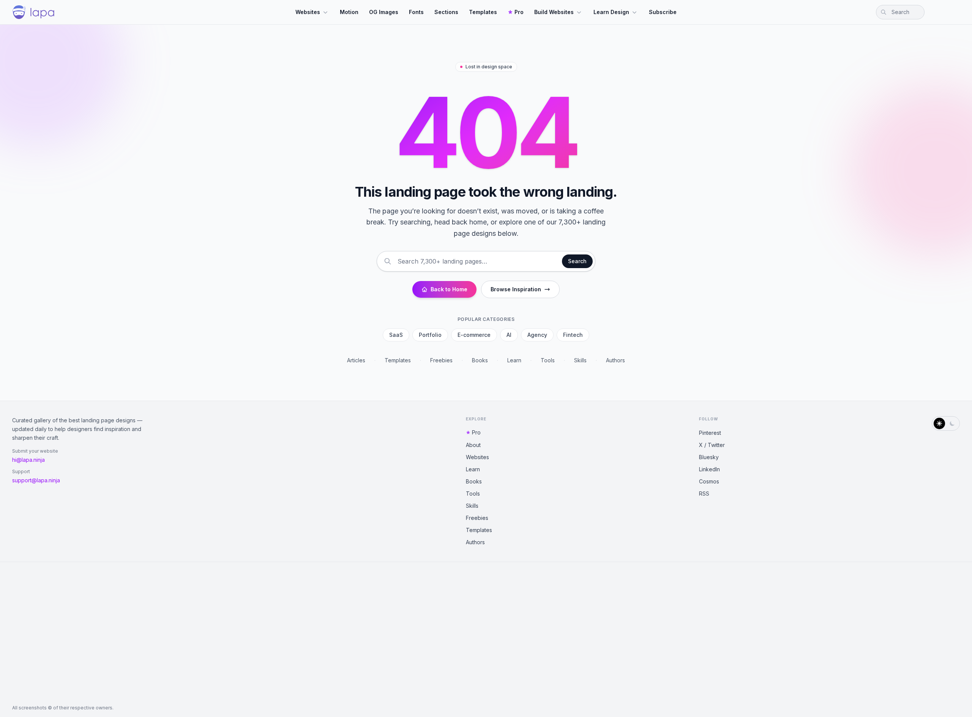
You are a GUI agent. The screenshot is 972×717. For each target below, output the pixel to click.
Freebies (441, 360)
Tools (548, 360)
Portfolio (430, 335)
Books (480, 360)
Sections (446, 12)
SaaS (396, 335)
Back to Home (449, 289)
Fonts (416, 12)
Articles (356, 360)
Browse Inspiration (516, 289)
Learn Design (611, 12)
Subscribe (663, 12)
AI (509, 335)
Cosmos (709, 481)
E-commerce (474, 335)
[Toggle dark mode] (946, 423)
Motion (349, 12)
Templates (483, 12)
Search (577, 261)
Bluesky (709, 457)
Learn (514, 360)
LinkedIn (709, 469)
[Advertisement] (486, 633)
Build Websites (554, 12)
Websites (307, 12)
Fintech (573, 335)
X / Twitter (712, 445)
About (473, 445)
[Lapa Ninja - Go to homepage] (33, 12)
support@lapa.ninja (36, 480)
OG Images (383, 12)
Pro (519, 12)
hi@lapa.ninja (28, 459)
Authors (615, 360)
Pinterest (710, 433)
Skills (580, 360)
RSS (704, 493)
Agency (537, 335)
